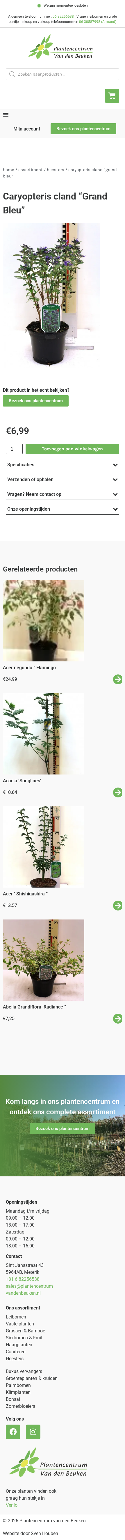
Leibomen (16, 1317)
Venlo (11, 1505)
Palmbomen (18, 1385)
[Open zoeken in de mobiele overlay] (62, 74)
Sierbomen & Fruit (24, 1338)
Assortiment (30, 169)
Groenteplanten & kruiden (32, 1378)
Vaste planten (20, 1324)
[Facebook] (13, 1432)
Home (8, 169)
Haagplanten (19, 1344)
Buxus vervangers (24, 1371)
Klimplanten (18, 1392)
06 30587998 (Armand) (97, 22)
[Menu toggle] (6, 114)
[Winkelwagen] (112, 96)
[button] (36, 401)
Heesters (55, 169)
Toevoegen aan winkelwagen (72, 448)
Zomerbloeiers (20, 1406)
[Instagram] (33, 1432)
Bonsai (13, 1399)
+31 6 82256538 (23, 1279)
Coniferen (16, 1351)
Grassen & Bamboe (25, 1331)
